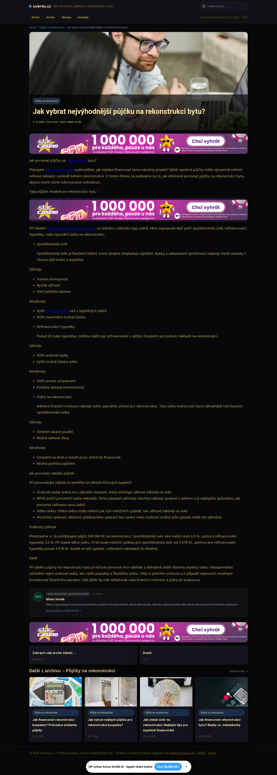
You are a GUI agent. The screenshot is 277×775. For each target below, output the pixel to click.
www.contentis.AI (182, 753)
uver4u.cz (42, 6)
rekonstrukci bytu (59, 169)
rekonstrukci (77, 160)
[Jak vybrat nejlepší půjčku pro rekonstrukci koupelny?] (111, 709)
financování (56, 228)
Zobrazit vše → (238, 671)
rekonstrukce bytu (81, 228)
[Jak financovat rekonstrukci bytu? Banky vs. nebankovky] (221, 709)
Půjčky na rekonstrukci (52, 27)
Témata (66, 17)
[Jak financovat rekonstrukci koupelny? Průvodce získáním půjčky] (55, 709)
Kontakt (83, 17)
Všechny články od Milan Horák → (63, 610)
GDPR (201, 753)
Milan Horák (55, 599)
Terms (211, 753)
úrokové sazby (57, 311)
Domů (36, 17)
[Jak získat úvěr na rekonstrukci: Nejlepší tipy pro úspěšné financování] (166, 709)
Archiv (50, 17)
